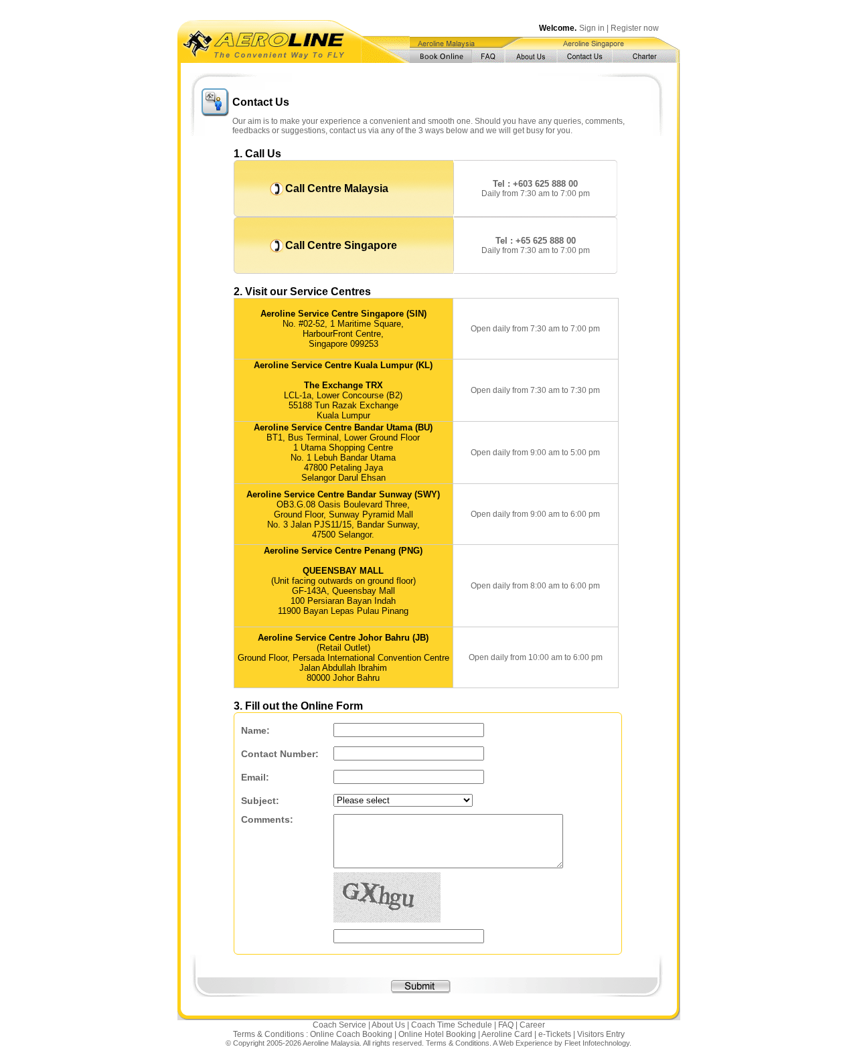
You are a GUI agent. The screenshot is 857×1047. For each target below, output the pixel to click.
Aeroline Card (506, 1034)
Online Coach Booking (351, 1034)
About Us (388, 1025)
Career (532, 1025)
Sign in (592, 28)
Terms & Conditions (457, 1043)
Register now (635, 28)
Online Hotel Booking (437, 1034)
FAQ (506, 1025)
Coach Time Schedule (451, 1025)
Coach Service (339, 1025)
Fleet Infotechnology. (597, 1043)
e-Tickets (554, 1034)
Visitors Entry (601, 1034)
